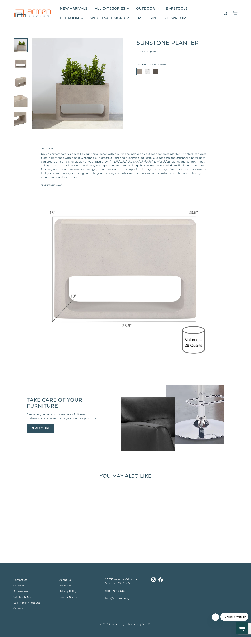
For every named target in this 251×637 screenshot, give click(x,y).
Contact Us (20, 579)
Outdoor (146, 8)
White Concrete (140, 71)
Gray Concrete (155, 71)
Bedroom (70, 18)
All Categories (110, 8)
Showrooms (176, 18)
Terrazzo (147, 71)
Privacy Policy (68, 591)
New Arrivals (73, 8)
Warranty (65, 585)
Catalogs (18, 585)
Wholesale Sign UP (109, 18)
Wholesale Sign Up (25, 596)
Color (151, 64)
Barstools (177, 8)
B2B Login (146, 18)
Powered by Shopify (139, 624)
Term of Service (68, 596)
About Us (65, 579)
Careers (18, 608)
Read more (40, 428)
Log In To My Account (26, 602)
